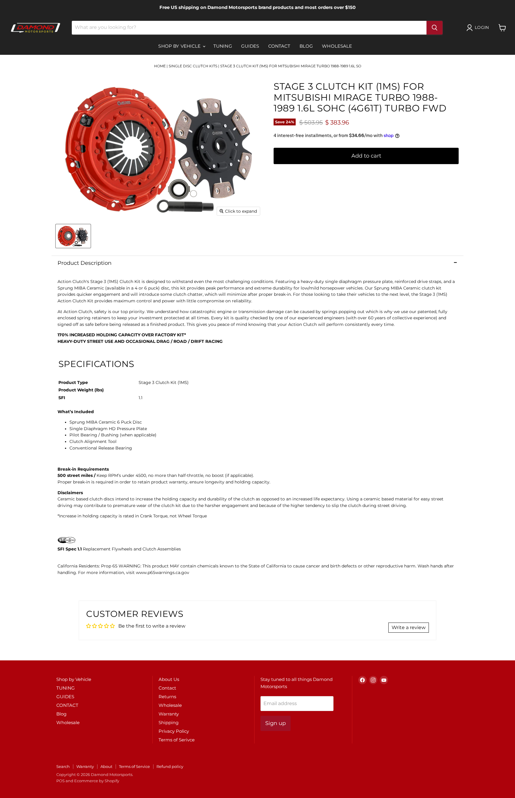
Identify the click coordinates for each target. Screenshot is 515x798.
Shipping (169, 722)
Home (160, 66)
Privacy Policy (174, 731)
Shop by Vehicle (180, 46)
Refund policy (169, 766)
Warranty (169, 714)
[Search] (434, 28)
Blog (306, 46)
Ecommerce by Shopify (96, 780)
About (106, 766)
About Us (169, 679)
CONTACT (279, 46)
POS (60, 780)
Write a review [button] (409, 627)
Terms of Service (134, 766)
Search (63, 766)
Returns (167, 696)
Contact (167, 688)
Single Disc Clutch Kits (193, 66)
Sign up (275, 723)
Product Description (84, 263)
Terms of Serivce (177, 740)
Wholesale (337, 46)
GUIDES (250, 46)
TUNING (222, 46)
